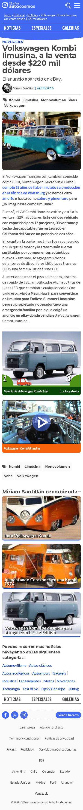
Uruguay (67, 782)
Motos (48, 681)
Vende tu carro (68, 715)
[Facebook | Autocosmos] (5, 715)
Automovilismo (14, 665)
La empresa (27, 727)
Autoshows (41, 673)
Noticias (32, 15)
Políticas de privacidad (59, 738)
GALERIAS (70, 28)
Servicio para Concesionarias (57, 749)
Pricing (11, 749)
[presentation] (41, 357)
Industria (9, 681)
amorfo (8, 198)
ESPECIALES (41, 28)
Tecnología (11, 688)
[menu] (77, 5)
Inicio (7, 15)
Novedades (12, 42)
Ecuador (65, 771)
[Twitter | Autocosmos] (14, 715)
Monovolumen (53, 100)
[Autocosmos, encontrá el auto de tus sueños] (18, 5)
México (40, 782)
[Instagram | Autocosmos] (24, 715)
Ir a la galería (69, 391)
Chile (33, 771)
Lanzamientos (30, 681)
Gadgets (59, 673)
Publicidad (27, 749)
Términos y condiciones (24, 738)
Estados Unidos (20, 782)
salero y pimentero (52, 198)
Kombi (14, 100)
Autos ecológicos (16, 673)
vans (73, 100)
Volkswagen (14, 106)
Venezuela (41, 793)
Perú (53, 782)
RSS (41, 760)
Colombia (48, 771)
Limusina (30, 100)
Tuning (73, 688)
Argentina (18, 771)
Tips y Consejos (53, 688)
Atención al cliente (51, 727)
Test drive (30, 688)
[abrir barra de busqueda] (68, 5)
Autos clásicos (40, 665)
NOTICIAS (12, 28)
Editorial (19, 15)
